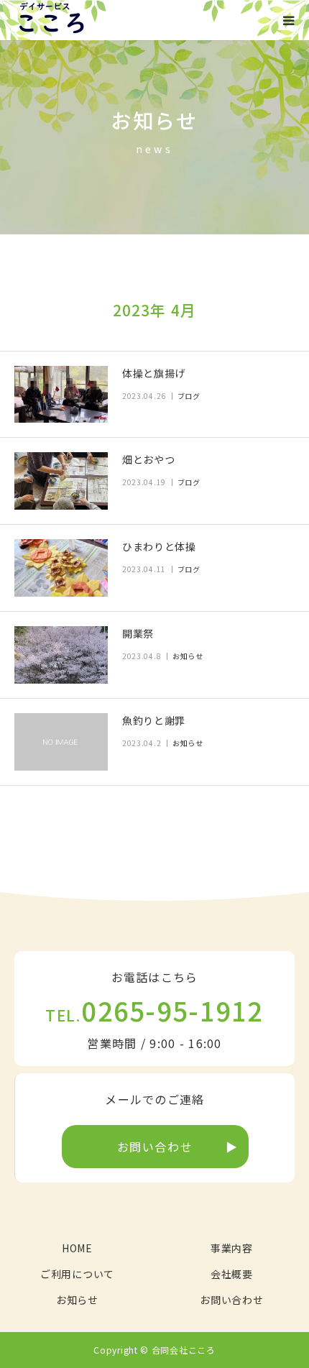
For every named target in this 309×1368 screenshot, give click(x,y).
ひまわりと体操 (159, 546)
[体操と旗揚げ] (61, 394)
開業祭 (138, 633)
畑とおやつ (148, 459)
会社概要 (232, 1274)
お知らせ (187, 656)
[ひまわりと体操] (61, 568)
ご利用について (77, 1274)
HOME (77, 1248)
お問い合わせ (155, 1146)
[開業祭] (61, 655)
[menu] (289, 20)
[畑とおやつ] (61, 481)
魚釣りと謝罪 (153, 720)
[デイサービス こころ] (51, 20)
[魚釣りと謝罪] (61, 742)
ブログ (188, 395)
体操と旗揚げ (153, 373)
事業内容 (232, 1248)
